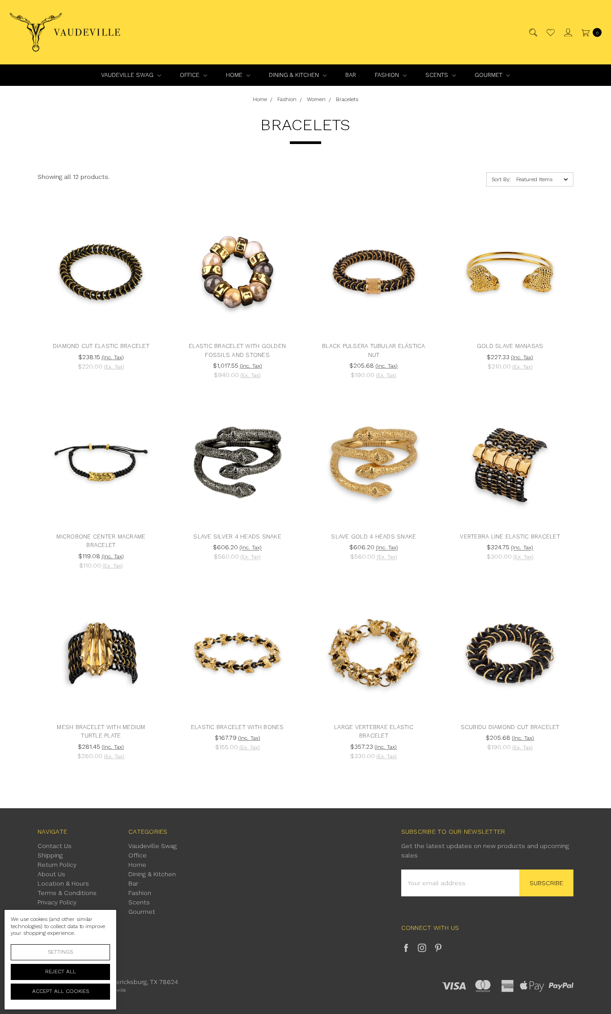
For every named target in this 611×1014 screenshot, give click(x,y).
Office (190, 75)
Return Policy (57, 864)
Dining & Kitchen (295, 75)
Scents (437, 75)
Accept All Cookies (60, 991)
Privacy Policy (57, 902)
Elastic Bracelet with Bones (237, 727)
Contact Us (55, 845)
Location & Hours (63, 883)
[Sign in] (567, 32)
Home (235, 75)
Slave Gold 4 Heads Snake (373, 536)
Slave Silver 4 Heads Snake (237, 536)
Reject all (60, 971)
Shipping (50, 855)
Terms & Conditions (67, 892)
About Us (51, 874)
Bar (350, 75)
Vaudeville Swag (128, 75)
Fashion (388, 75)
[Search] (532, 32)
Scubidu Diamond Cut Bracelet (510, 727)
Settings (60, 952)
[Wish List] (550, 32)
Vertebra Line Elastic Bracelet (510, 536)
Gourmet (489, 75)
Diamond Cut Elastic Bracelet (101, 346)
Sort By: (501, 179)
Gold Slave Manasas (510, 346)
